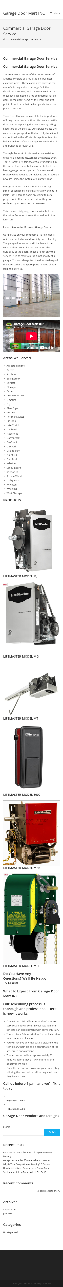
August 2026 (9, 1209)
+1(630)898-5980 (16, 1108)
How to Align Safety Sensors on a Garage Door (26, 1168)
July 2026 (7, 1213)
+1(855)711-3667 (16, 1100)
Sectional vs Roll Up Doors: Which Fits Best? (24, 1172)
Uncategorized (10, 1232)
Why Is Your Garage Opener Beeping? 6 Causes (26, 1164)
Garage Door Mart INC (24, 13)
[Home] (4, 39)
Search (6, 1126)
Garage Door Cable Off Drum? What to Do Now (26, 1160)
